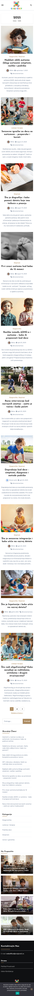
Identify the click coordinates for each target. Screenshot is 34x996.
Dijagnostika (13, 56)
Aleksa (12, 70)
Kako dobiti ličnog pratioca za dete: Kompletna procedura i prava (15, 911)
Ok (17, 993)
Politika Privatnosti (8, 966)
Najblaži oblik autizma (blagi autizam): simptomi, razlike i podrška (17, 63)
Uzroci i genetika (8, 840)
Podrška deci (7, 830)
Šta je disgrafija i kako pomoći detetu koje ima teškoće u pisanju (17, 200)
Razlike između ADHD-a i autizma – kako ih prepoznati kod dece (17, 335)
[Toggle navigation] (2, 5)
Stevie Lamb (13, 480)
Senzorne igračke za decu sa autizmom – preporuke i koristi (17, 134)
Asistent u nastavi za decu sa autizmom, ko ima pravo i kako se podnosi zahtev (14, 739)
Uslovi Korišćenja (7, 971)
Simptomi (22, 56)
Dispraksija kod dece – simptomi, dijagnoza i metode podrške (17, 473)
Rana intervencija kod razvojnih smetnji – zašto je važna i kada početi (17, 404)
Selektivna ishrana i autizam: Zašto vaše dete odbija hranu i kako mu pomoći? (15, 748)
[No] (32, 989)
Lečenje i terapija (17, 128)
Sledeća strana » (17, 713)
